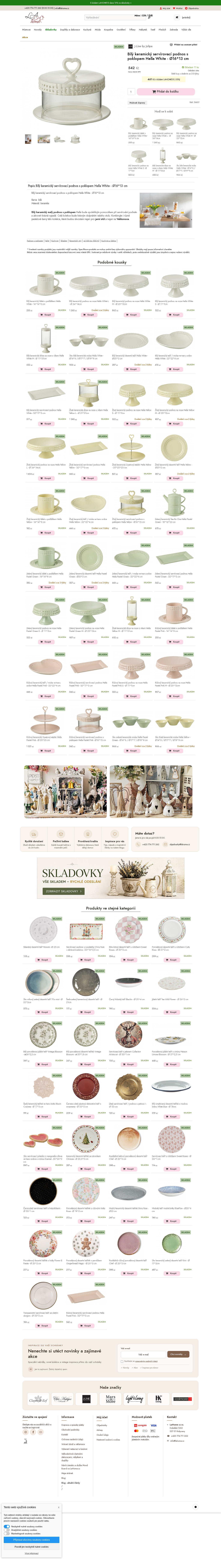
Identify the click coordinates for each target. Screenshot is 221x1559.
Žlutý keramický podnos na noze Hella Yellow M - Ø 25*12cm (174, 412)
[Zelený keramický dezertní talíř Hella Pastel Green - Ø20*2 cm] (89, 557)
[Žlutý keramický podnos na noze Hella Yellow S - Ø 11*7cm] (131, 393)
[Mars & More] (110, 1399)
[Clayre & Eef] (38, 1399)
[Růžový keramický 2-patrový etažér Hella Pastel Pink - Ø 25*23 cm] (46, 720)
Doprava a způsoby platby (72, 1424)
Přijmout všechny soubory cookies (31, 1540)
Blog (63, 1478)
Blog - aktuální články (70, 1482)
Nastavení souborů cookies (108, 1439)
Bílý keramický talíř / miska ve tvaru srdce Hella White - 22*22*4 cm (173, 357)
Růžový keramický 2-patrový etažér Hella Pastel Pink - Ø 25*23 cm (44, 739)
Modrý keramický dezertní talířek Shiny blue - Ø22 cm (128, 1210)
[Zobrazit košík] (177, 17)
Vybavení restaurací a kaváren (74, 1449)
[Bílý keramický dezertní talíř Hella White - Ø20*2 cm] (131, 339)
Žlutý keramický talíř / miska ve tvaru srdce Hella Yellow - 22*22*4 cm (88, 521)
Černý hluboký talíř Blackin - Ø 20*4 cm (127, 999)
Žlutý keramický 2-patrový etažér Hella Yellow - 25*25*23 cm (131, 466)
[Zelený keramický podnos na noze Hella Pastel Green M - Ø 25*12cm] (89, 611)
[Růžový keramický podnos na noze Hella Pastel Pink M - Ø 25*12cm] (174, 666)
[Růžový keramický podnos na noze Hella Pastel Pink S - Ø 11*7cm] (131, 666)
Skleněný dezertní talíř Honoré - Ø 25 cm (41, 947)
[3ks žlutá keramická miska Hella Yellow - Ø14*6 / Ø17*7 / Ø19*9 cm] (174, 720)
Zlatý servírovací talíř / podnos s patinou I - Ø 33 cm (128, 1105)
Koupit (48, 314)
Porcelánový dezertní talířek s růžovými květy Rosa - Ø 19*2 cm (85, 1210)
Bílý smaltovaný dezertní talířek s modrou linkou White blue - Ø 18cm (170, 1105)
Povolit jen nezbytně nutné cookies (32, 1546)
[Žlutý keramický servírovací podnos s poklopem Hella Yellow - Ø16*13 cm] (131, 502)
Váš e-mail (125, 1348)
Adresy (100, 1429)
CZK (144, 15)
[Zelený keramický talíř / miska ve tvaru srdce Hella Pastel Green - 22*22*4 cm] (131, 557)
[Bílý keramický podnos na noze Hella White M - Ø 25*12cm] (187, 123)
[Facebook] (33, 1432)
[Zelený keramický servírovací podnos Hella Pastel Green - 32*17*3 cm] (174, 557)
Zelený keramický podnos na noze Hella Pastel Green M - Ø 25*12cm (86, 630)
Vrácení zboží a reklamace (73, 1444)
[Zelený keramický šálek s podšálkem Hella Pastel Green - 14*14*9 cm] (46, 557)
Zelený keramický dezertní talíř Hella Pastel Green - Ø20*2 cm (88, 575)
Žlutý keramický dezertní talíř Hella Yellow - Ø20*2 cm (173, 466)
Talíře (47, 240)
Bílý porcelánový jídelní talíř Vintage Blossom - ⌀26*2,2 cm (42, 1053)
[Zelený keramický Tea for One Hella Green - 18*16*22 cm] (174, 502)
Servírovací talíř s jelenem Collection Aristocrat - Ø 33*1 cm (125, 1053)
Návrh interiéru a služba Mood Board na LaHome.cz (74, 1467)
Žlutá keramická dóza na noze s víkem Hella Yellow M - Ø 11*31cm (131, 630)
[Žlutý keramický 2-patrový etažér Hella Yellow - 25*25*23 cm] (131, 447)
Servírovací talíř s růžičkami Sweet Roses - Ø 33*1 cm (171, 1158)
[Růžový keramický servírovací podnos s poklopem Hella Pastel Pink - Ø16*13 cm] (89, 720)
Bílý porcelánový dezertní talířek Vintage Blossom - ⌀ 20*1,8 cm (83, 1053)
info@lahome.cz (62, 8)
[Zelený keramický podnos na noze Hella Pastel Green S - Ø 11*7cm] (46, 611)
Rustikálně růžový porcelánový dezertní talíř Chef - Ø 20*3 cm (128, 1262)
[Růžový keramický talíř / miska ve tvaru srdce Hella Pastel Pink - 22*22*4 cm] (46, 666)
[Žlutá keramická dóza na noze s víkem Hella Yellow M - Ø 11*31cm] (131, 611)
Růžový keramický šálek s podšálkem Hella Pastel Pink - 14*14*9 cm (173, 630)
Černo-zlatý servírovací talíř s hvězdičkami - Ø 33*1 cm (42, 1210)
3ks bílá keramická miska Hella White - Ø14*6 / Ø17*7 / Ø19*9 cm (186, 168)
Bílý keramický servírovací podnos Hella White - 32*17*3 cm (43, 412)
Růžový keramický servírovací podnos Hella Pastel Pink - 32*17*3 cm (88, 684)
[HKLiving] (158, 1399)
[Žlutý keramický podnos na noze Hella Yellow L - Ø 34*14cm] (46, 447)
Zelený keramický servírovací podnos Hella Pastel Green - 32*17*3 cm (173, 575)
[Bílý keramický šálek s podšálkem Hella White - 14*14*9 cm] (139, 123)
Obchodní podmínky (70, 1429)
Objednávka (193, 8)
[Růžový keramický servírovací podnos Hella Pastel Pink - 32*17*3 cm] (89, 666)
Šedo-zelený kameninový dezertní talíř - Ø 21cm (84, 1001)
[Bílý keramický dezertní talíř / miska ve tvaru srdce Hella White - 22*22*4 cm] (174, 339)
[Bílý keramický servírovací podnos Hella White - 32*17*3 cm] (46, 393)
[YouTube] (41, 1432)
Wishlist (179, 8)
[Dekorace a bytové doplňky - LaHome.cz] (35, 17)
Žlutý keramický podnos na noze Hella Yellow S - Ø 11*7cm (131, 412)
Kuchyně (54, 240)
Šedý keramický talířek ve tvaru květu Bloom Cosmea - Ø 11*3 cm (42, 1105)
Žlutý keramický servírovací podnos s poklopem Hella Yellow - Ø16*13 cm (128, 521)
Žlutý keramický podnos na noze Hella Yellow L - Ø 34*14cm (46, 466)
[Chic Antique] (62, 1399)
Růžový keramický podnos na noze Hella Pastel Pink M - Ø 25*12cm (172, 684)
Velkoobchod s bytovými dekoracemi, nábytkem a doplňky (72, 1457)
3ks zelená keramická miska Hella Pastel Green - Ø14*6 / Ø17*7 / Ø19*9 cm (130, 739)
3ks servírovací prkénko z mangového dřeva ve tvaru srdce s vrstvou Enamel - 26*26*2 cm (42, 1159)
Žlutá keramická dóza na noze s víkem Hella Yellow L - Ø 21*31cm (88, 412)
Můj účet (166, 8)
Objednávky (102, 1425)
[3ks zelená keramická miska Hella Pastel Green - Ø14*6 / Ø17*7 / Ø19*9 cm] (131, 720)
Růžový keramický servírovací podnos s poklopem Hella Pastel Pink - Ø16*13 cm (87, 739)
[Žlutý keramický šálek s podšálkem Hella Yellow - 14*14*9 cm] (46, 502)
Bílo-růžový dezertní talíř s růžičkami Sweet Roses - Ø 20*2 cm (127, 949)
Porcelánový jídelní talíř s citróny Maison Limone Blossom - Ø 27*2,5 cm (169, 1053)
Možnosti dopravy (137, 102)
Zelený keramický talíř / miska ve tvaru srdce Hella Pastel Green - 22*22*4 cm (131, 575)
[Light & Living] (134, 1399)
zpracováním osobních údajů (146, 1361)
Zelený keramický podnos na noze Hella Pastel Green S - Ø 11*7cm (43, 630)
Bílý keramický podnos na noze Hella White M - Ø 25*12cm (186, 136)
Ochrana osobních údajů (72, 1439)
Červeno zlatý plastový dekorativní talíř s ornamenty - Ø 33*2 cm (83, 1105)
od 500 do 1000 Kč (91, 240)
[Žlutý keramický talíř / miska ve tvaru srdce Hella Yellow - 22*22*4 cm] (89, 502)
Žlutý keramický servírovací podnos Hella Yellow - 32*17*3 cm (87, 466)
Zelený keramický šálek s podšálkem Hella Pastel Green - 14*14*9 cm (44, 575)
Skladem (64, 240)
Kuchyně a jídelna (108, 240)
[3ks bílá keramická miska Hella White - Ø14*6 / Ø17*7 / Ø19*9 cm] (187, 155)
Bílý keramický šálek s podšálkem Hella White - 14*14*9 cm (138, 136)
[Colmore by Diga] (183, 1399)
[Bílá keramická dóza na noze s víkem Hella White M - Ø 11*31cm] (163, 155)
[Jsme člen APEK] (25, 1441)
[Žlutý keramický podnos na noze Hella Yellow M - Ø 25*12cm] (174, 393)
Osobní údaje (102, 1434)
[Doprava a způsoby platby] (146, 1428)
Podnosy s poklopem (35, 240)
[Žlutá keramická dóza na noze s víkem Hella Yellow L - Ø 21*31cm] (89, 393)
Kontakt (64, 1434)
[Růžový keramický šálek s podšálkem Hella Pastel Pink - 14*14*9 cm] (174, 611)
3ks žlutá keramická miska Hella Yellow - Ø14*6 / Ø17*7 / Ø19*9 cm (172, 739)
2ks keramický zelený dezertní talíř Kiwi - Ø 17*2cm (171, 1262)
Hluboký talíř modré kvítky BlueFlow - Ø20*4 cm (171, 1210)
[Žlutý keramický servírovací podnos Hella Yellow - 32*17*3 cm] (89, 447)
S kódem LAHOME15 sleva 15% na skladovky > (111, 2)
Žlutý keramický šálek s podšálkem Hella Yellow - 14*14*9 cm (44, 521)
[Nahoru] (195, 1507)
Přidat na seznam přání (185, 44)
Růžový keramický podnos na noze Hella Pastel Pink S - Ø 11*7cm (129, 684)
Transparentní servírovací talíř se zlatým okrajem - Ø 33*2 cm (40, 1314)
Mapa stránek (67, 1473)
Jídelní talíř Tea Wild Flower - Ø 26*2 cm (170, 999)
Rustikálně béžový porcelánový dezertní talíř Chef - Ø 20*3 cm (128, 1158)
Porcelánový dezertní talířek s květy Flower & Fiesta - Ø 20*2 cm (42, 1262)
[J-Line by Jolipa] (86, 1399)
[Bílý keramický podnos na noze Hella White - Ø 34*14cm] (163, 123)
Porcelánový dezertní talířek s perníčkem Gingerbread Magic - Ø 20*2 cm (84, 1262)
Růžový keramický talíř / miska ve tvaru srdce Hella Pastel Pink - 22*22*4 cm (43, 684)
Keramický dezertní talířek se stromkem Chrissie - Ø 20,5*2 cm (83, 1158)
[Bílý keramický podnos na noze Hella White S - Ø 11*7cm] (139, 155)
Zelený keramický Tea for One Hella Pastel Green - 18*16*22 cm (173, 521)
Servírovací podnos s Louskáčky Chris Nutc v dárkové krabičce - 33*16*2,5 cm (85, 949)
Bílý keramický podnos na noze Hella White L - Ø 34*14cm (162, 136)
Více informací (31, 1553)
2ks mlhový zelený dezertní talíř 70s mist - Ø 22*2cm (43, 1001)
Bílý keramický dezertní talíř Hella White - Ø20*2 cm (130, 357)
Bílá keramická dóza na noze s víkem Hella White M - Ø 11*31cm (162, 168)
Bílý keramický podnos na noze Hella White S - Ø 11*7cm (138, 168)
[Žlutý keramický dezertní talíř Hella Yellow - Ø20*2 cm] (174, 447)
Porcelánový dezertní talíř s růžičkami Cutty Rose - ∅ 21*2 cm (171, 949)
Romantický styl (75, 240)
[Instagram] (26, 1432)
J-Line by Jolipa (143, 46)
